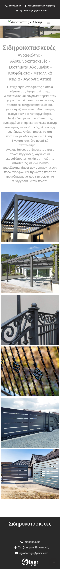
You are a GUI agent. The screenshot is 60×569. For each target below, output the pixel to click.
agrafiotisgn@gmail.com (33, 10)
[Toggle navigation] (48, 22)
